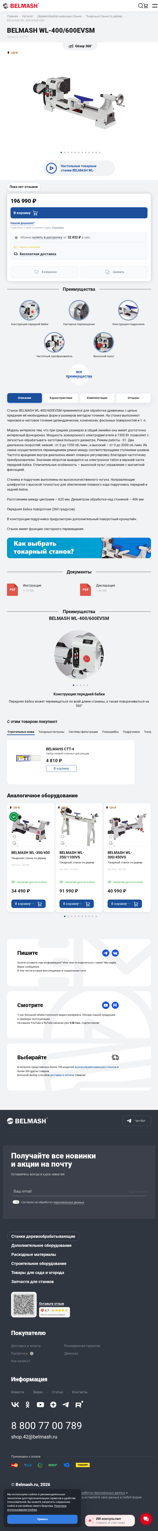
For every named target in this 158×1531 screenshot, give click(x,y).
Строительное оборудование (38, 1263)
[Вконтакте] (15, 1404)
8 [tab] (89, 919)
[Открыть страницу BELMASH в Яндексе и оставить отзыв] (24, 1304)
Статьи (57, 1392)
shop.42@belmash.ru (34, 1437)
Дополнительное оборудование (41, 1245)
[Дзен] (53, 1404)
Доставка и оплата (26, 1346)
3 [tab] (80, 688)
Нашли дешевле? (22, 223)
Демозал (71, 1353)
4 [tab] (84, 688)
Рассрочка (19, 1353)
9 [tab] (93, 919)
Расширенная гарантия (82, 1346)
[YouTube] (105, 1005)
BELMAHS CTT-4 (60, 749)
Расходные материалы (33, 1254)
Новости (17, 1392)
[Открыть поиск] (140, 5)
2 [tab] (77, 688)
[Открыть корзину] (145, 5)
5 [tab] (87, 688)
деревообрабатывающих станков (95, 1067)
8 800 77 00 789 (46, 1425)
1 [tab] (73, 688)
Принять (42, 1519)
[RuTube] (115, 1005)
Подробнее (58, 227)
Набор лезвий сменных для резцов (67, 753)
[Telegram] (105, 953)
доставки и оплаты (62, 1075)
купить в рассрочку (47, 237)
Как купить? (20, 1361)
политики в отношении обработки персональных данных (85, 1493)
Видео (38, 1392)
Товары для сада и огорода (37, 1272)
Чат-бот (140, 1121)
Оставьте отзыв (51, 1304)
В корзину (61, 768)
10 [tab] (96, 919)
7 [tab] (86, 919)
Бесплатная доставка (38, 254)
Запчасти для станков (32, 1281)
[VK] (115, 953)
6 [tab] (82, 919)
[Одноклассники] (27, 1404)
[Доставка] (115, 1057)
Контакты (79, 1392)
